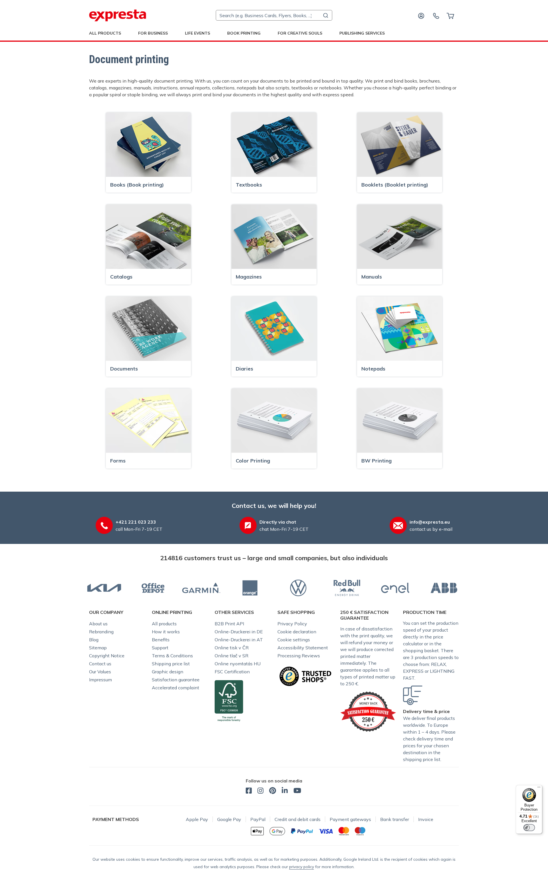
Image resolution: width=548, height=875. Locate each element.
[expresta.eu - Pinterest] (272, 791)
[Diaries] (274, 328)
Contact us (100, 663)
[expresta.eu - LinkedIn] (285, 791)
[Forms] (148, 420)
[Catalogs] (148, 236)
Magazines (249, 276)
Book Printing (244, 33)
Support (160, 647)
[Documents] (148, 328)
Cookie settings (293, 639)
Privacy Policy (292, 623)
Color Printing (253, 460)
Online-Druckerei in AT (239, 639)
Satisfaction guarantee (176, 679)
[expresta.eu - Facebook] (249, 791)
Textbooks (249, 184)
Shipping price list (171, 663)
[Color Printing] (274, 420)
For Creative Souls (300, 33)
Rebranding (101, 631)
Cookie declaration (296, 631)
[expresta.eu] (117, 15)
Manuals (371, 276)
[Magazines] (274, 236)
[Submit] (325, 15)
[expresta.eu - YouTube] (297, 791)
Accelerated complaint (175, 687)
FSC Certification (232, 671)
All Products (105, 33)
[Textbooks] (274, 144)
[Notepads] (399, 328)
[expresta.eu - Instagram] (260, 791)
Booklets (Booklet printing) (394, 184)
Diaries (244, 368)
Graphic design (167, 671)
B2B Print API (229, 623)
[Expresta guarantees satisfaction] (368, 711)
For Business (153, 33)
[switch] (529, 827)
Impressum (100, 679)
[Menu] (538, 788)
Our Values (100, 671)
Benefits (161, 639)
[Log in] (421, 15)
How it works (166, 631)
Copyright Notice (106, 655)
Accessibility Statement (302, 647)
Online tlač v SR (231, 655)
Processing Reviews (298, 655)
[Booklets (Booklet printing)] (399, 144)
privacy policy (301, 866)
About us (98, 623)
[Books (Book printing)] (148, 144)
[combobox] (274, 15)
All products (164, 623)
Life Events (197, 33)
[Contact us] (436, 15)
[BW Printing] (399, 420)
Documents (124, 368)
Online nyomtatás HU (238, 663)
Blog (93, 639)
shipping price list (421, 759)
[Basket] (450, 15)
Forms (118, 460)
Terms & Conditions (172, 655)
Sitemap (98, 647)
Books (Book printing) (137, 184)
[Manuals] (399, 236)
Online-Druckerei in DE (239, 631)
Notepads (373, 368)
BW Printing (376, 460)
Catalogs (121, 276)
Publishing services (362, 33)
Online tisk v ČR (232, 647)
